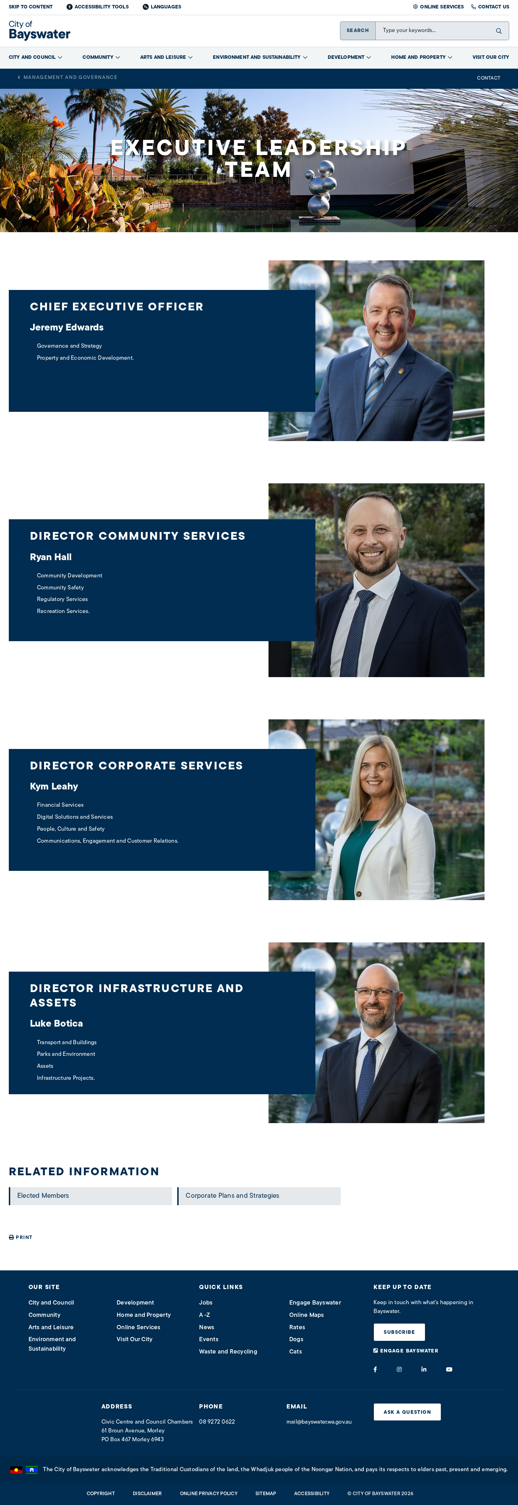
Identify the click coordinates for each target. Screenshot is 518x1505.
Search (358, 30)
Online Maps (306, 1315)
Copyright (101, 1494)
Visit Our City (491, 57)
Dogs (296, 1340)
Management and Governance (71, 77)
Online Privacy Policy (209, 1494)
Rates (297, 1328)
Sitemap (265, 1494)
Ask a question (407, 1412)
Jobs (205, 1303)
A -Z (204, 1315)
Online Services (442, 7)
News (206, 1328)
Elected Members (43, 1196)
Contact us (493, 7)
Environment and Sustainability (257, 57)
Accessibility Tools (102, 7)
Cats (295, 1352)
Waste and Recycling (228, 1352)
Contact (488, 78)
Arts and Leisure (163, 57)
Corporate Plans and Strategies (232, 1196)
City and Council (32, 57)
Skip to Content (31, 7)
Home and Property (418, 57)
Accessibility (311, 1494)
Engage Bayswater (315, 1303)
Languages (166, 7)
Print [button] (24, 1237)
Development (346, 57)
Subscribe (399, 1332)
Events (208, 1340)
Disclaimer (147, 1494)
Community (97, 57)
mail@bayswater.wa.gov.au (319, 1422)
